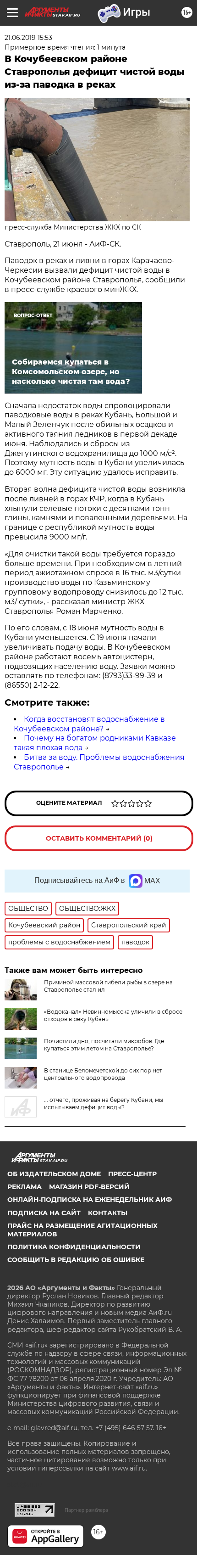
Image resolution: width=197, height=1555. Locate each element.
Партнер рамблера (86, 1510)
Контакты (107, 1213)
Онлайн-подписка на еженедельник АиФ (89, 1200)
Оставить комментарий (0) (99, 838)
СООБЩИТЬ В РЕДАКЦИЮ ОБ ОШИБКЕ (75, 1260)
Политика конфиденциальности (74, 1247)
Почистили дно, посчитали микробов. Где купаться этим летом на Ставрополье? (104, 1045)
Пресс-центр (132, 1174)
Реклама (24, 1187)
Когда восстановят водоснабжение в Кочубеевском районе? (89, 724)
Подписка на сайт (44, 1213)
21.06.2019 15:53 (28, 38)
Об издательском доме (54, 1174)
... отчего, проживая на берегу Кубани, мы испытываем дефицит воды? (103, 1103)
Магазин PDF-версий (89, 1187)
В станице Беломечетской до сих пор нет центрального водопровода (103, 1074)
